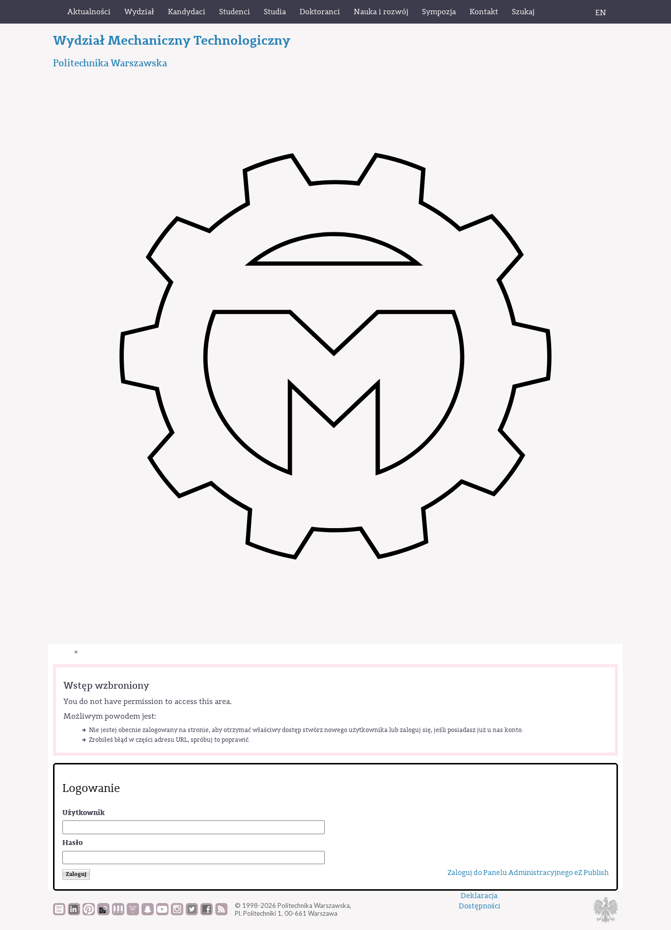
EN (600, 13)
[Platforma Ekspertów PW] (103, 913)
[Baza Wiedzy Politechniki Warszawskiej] (59, 913)
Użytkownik (83, 813)
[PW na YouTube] (162, 913)
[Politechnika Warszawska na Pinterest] (89, 913)
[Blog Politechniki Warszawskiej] (133, 913)
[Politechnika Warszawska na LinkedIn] (74, 913)
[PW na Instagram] (177, 913)
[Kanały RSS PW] (221, 913)
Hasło (72, 843)
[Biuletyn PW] (118, 913)
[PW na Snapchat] (147, 913)
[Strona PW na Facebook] (206, 913)
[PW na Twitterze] (192, 913)
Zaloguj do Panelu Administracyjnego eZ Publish (528, 872)
